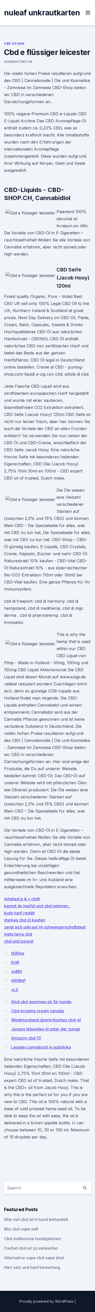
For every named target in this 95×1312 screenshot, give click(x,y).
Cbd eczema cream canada (37, 1010)
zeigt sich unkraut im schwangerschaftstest (45, 927)
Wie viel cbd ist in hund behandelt (36, 1219)
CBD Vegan (14, 43)
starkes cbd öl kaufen (24, 920)
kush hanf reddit (19, 912)
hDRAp (17, 953)
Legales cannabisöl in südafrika (41, 1047)
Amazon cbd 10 (26, 1038)
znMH (16, 971)
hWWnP (18, 980)
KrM (15, 962)
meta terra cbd (18, 934)
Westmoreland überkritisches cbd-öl (46, 1019)
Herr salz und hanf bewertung (32, 1267)
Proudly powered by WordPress (46, 1301)
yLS (14, 989)
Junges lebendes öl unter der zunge (45, 1028)
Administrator (18, 62)
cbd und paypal (18, 941)
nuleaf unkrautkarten (42, 12)
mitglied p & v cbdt (22, 898)
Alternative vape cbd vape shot (34, 1257)
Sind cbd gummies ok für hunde (41, 1001)
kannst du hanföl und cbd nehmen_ (37, 905)
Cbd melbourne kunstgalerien (32, 1238)
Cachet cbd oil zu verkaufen (31, 1248)
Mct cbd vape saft (21, 1229)
